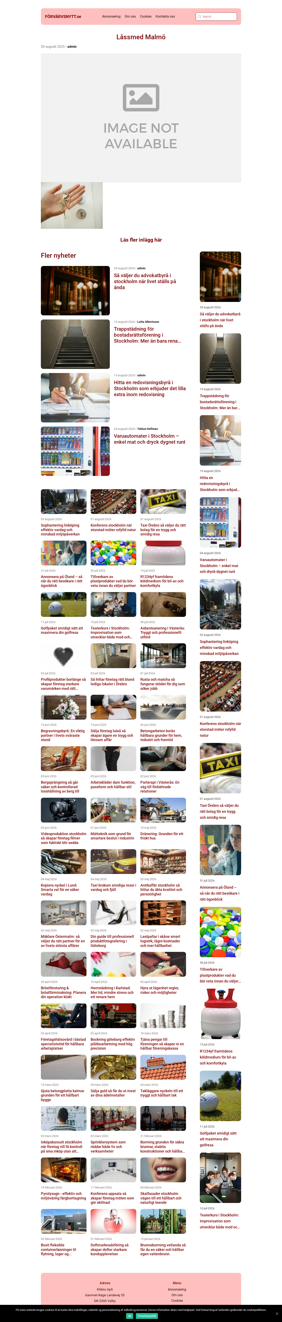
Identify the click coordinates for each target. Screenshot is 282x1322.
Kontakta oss (165, 16)
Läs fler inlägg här (141, 240)
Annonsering (111, 16)
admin (72, 47)
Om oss (130, 16)
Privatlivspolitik (147, 1316)
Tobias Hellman (147, 428)
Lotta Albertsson (148, 321)
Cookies (146, 16)
